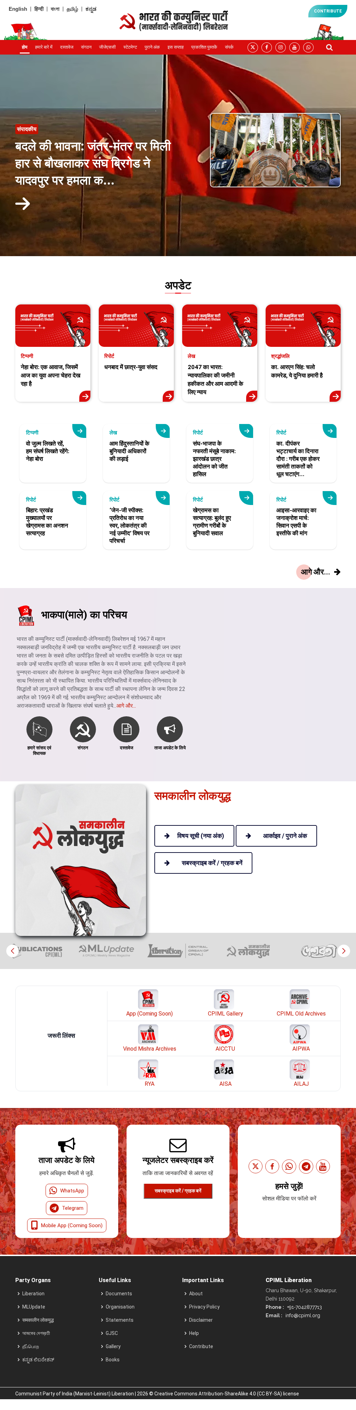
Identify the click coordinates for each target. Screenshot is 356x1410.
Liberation (33, 1293)
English (18, 9)
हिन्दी (38, 9)
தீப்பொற (30, 1346)
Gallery (113, 1346)
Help (194, 1333)
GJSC (112, 1333)
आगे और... (126, 705)
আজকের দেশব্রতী (36, 1333)
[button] (343, 951)
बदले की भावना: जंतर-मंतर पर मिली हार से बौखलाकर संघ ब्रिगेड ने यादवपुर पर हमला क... (93, 163)
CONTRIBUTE (328, 11)
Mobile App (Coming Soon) (72, 1225)
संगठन (86, 47)
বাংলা (55, 9)
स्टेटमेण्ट (130, 47)
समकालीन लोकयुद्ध (38, 1320)
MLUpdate (33, 1306)
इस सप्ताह (176, 47)
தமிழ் (72, 9)
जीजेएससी (107, 47)
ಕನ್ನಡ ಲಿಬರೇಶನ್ (38, 1359)
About (196, 1293)
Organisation (120, 1306)
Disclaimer (201, 1320)
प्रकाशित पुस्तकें (204, 47)
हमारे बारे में (43, 47)
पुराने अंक (152, 47)
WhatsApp (72, 1191)
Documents (119, 1293)
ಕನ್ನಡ (91, 9)
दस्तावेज (66, 47)
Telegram (72, 1208)
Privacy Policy (204, 1306)
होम (24, 47)
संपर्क (229, 47)
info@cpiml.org (302, 1315)
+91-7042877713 (304, 1307)
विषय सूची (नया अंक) (200, 835)
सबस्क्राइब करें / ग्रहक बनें (178, 1190)
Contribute (201, 1346)
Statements (120, 1320)
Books (113, 1359)
